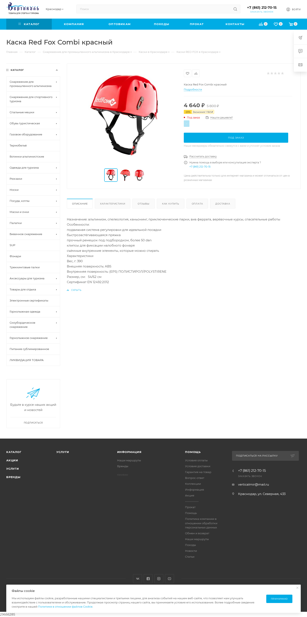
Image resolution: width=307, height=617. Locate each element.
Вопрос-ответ (194, 478)
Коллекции (193, 483)
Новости (191, 550)
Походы (190, 545)
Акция (189, 495)
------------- (192, 501)
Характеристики (112, 203)
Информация (129, 452)
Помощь (193, 452)
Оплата (197, 203)
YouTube (169, 578)
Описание (80, 203)
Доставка (222, 203)
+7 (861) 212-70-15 (262, 8)
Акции (12, 460)
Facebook (148, 578)
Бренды (13, 477)
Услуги (12, 468)
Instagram (158, 578)
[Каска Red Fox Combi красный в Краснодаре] (126, 116)
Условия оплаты (196, 460)
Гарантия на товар (198, 472)
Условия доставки (197, 466)
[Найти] (235, 9)
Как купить (170, 203)
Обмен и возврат (197, 533)
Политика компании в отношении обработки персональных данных (201, 523)
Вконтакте (137, 578)
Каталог (14, 452)
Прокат (190, 507)
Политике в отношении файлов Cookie (65, 606)
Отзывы (144, 203)
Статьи (189, 556)
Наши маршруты (129, 460)
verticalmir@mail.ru (253, 484)
